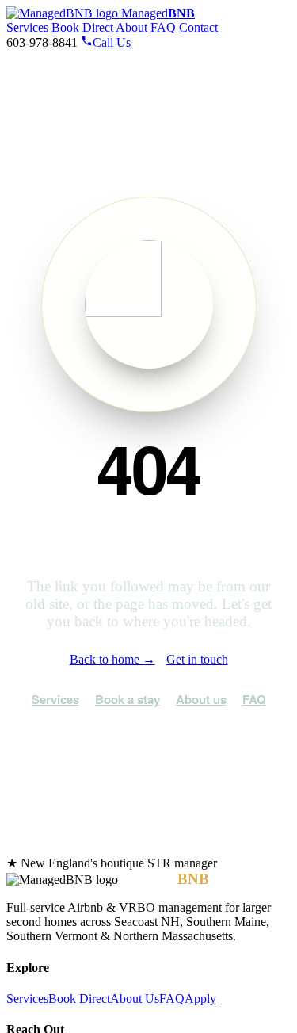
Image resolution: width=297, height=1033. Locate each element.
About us (201, 699)
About (131, 27)
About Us (134, 998)
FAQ (163, 27)
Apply (200, 998)
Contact (198, 27)
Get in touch (197, 659)
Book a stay (127, 699)
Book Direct (82, 27)
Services (27, 27)
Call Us (112, 42)
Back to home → (112, 659)
